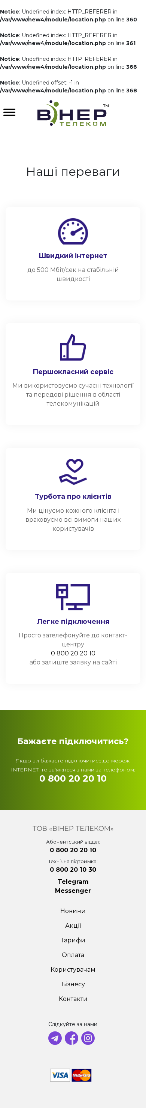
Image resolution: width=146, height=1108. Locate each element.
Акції (73, 925)
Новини (73, 911)
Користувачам (73, 969)
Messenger (73, 890)
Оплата (73, 955)
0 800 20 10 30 (73, 869)
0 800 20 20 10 (73, 653)
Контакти (73, 998)
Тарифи (73, 940)
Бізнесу (73, 984)
